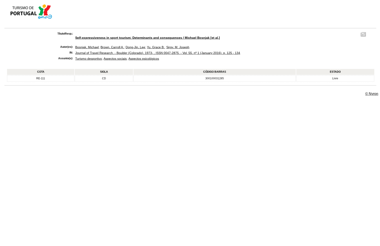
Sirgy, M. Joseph (177, 47)
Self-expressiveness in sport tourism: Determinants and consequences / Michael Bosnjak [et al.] (147, 37)
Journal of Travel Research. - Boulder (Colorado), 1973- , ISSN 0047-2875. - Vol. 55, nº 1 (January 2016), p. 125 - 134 (157, 53)
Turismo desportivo (88, 58)
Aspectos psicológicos (143, 58)
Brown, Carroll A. (112, 47)
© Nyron (371, 94)
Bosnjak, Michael (87, 47)
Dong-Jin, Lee (135, 47)
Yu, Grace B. (155, 47)
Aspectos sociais (115, 58)
